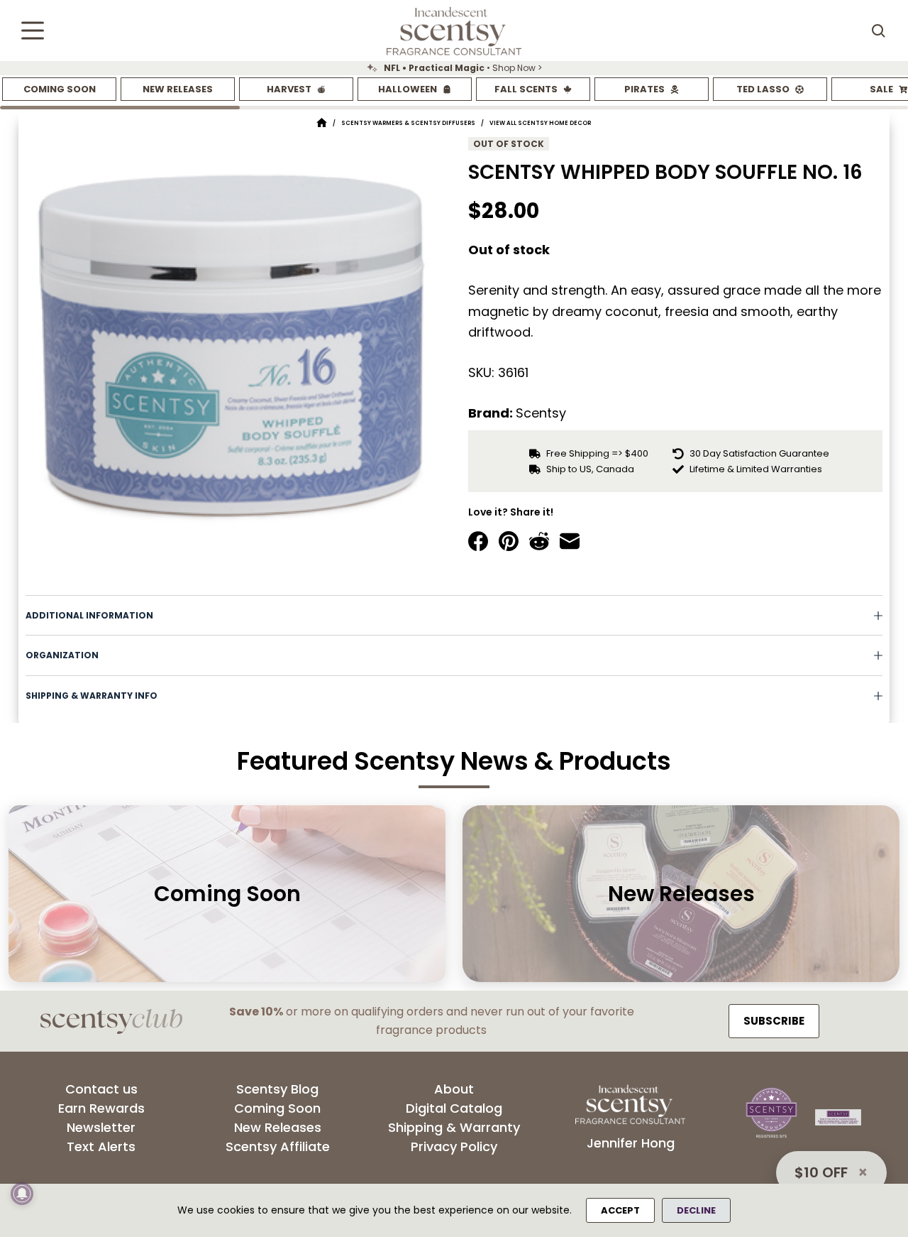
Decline (696, 1210)
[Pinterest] (509, 541)
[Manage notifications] (22, 1193)
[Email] (570, 541)
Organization (62, 655)
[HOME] (321, 123)
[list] (454, 68)
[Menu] (32, 30)
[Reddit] (539, 541)
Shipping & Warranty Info (91, 696)
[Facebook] (478, 541)
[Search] (878, 30)
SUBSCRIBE (773, 1020)
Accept (620, 1210)
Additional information (89, 615)
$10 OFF (821, 1172)
